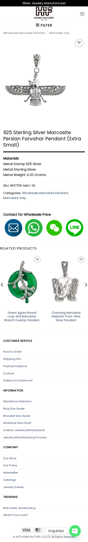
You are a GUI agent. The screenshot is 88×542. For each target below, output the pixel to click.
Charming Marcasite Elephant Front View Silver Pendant (66, 316)
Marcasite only (59, 33)
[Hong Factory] (44, 13)
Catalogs (9, 480)
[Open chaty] (75, 531)
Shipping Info (12, 359)
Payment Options (15, 366)
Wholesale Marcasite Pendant (24, 33)
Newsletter (10, 473)
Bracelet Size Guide (16, 416)
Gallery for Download (17, 380)
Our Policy (10, 465)
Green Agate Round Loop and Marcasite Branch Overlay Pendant (22, 316)
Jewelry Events (13, 487)
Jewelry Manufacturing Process (25, 437)
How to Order (12, 352)
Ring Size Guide (14, 409)
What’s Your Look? (15, 515)
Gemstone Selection (17, 401)
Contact (8, 373)
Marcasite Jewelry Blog (19, 508)
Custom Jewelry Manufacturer (24, 430)
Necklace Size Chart (17, 423)
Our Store (9, 458)
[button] (82, 14)
